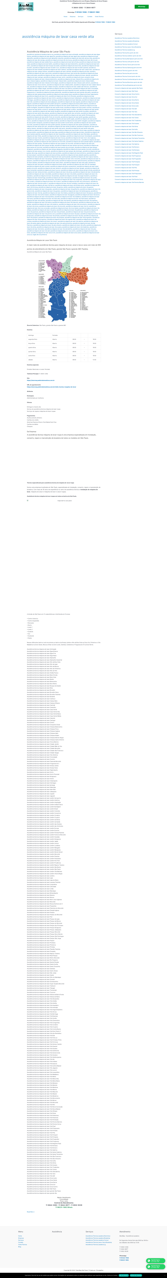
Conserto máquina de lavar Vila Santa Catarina (129, 141)
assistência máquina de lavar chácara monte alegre (42, 83)
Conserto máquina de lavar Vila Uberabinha (128, 114)
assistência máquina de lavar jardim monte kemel (58, 123)
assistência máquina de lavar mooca (54, 138)
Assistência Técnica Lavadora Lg (125, 50)
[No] (165, 1275)
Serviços (21, 1240)
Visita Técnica (22, 1244)
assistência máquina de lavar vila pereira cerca (41, 214)
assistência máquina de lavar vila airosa (60, 172)
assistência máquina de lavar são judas (76, 162)
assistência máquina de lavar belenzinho (65, 64)
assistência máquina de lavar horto (37, 96)
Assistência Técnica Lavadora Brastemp (127, 41)
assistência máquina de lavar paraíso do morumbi (58, 143)
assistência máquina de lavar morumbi (38, 140)
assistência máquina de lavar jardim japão (61, 119)
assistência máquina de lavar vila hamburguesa (75, 191)
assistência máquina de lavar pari (84, 143)
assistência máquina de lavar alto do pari (85, 60)
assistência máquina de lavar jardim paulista (46, 124)
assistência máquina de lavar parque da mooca (69, 145)
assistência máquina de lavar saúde (55, 164)
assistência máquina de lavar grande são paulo (76, 92)
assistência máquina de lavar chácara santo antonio (74, 83)
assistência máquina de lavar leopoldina (53, 134)
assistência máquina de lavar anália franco (40, 62)
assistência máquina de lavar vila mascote (65, 202)
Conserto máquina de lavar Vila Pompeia (127, 162)
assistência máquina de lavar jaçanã (69, 102)
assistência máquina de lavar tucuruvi (48, 170)
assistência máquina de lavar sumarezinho (63, 166)
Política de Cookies (136, 1275)
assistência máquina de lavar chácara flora (71, 79)
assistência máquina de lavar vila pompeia (51, 217)
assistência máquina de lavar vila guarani (80, 187)
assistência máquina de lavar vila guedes (39, 189)
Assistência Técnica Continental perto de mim (129, 79)
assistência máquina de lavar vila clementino (40, 179)
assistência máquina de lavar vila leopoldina (40, 196)
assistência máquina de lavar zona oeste (68, 233)
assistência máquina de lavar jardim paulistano (75, 124)
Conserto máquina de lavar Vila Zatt (126, 109)
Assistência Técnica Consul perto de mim (127, 76)
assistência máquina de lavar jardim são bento (51, 128)
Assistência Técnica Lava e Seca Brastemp (128, 47)
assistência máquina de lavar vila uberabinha (58, 229)
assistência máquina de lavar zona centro (63, 231)
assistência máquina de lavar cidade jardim (60, 85)
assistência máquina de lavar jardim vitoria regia (72, 130)
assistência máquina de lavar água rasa (68, 56)
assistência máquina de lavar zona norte (43, 233)
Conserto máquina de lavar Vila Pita (126, 167)
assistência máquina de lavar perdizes (49, 153)
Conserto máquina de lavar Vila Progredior (128, 159)
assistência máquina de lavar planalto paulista (75, 155)
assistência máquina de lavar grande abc (49, 92)
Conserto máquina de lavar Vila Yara (126, 112)
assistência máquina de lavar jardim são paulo (80, 128)
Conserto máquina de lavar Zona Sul (126, 97)
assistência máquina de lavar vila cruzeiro (48, 181)
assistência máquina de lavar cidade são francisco (74, 86)
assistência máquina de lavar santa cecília (46, 160)
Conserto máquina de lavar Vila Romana (127, 150)
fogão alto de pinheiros (40, 234)
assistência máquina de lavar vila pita (71, 216)
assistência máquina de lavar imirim (45, 98)
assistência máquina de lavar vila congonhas (68, 179)
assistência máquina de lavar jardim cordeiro (62, 109)
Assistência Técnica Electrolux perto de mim (128, 82)
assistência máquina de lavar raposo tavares (84, 157)
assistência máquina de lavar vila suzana (49, 227)
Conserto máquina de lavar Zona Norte (127, 100)
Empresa (21, 1238)
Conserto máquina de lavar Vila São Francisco (129, 135)
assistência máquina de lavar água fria (43, 56)
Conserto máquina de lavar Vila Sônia (126, 126)
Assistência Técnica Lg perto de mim (126, 70)
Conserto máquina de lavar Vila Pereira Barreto (129, 182)
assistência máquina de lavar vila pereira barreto (81, 212)
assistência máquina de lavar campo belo (79, 69)
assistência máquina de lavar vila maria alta (46, 198)
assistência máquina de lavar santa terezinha (73, 160)
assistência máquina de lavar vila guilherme (66, 189)
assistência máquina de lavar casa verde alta (66, 73)
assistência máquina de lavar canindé (59, 71)
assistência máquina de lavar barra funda (66, 62)
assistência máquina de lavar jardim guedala (74, 117)
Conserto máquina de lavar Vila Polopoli (127, 165)
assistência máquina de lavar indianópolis (69, 98)
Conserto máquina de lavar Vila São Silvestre (129, 132)
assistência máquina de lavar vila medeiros (45, 204)
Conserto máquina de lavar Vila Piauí (126, 176)
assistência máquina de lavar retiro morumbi (66, 159)
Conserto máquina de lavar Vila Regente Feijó (129, 153)
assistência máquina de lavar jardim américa (74, 104)
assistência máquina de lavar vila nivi (77, 206)
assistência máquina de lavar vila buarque (59, 178)
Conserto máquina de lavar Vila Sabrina (127, 144)
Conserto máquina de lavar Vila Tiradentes (128, 120)
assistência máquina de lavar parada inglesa (79, 141)
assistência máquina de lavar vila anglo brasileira (75, 176)
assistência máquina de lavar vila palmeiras (69, 210)
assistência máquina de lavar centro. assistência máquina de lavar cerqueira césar (69, 77)
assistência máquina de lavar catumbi (78, 75)
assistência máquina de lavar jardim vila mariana (41, 130)
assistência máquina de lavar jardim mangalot (73, 121)
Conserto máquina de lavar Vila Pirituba (127, 170)
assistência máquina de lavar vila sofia (74, 225)
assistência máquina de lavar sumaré (38, 166)
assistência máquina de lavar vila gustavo (47, 191)
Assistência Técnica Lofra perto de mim (127, 61)
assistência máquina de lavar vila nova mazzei (64, 208)
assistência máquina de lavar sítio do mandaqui (81, 164)
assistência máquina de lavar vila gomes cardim (53, 187)
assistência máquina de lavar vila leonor (87, 195)
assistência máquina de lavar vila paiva (44, 210)
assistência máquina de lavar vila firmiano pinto (69, 185)
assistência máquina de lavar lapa (47, 132)
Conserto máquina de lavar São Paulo (126, 91)
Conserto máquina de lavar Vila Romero (127, 147)
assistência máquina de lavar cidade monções (44, 86)
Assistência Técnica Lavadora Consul (126, 44)
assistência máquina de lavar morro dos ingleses (81, 138)
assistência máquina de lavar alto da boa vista (78, 58)
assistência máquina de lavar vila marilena (84, 200)
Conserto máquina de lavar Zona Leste (127, 106)
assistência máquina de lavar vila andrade (46, 176)
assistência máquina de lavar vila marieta (58, 200)
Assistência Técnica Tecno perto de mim (127, 64)
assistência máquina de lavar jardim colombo (78, 107)
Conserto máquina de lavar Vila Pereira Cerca (129, 179)
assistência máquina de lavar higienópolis (85, 94)
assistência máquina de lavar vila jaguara (62, 195)
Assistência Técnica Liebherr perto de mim (128, 56)
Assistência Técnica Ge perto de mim (126, 73)
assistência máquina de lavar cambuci (54, 69)
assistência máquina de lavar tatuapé (73, 168)
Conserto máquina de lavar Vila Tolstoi (127, 117)
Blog (19, 1247)
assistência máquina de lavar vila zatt (38, 231)
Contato (20, 1242)
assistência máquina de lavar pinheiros (74, 153)
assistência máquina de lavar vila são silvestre (47, 225)
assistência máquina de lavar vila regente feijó (61, 219)
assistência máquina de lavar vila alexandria (86, 172)
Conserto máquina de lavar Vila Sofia (126, 129)
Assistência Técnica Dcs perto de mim (126, 53)
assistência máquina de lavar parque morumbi (77, 149)
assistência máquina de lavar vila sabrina (70, 221)
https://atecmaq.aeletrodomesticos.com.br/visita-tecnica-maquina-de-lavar (51, 387)
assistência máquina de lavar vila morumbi (52, 206)
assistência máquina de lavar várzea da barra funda (76, 170)
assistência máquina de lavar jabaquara (45, 102)
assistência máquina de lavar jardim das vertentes (65, 113)
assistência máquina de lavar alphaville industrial (48, 58)
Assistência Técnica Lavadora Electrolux (127, 38)
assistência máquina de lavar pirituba (48, 155)
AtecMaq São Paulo (82, 1270)
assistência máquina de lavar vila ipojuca (80, 193)
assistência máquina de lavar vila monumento (73, 204)
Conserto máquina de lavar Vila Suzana (127, 123)
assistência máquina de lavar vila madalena (68, 196)
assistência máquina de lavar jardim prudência (62, 126)
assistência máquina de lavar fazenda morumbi (64, 90)
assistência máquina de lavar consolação (85, 88)
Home (20, 1236)
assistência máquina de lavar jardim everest (49, 115)
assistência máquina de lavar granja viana (59, 94)
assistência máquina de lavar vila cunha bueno (76, 181)
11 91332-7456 (81, 12)
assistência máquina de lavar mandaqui (54, 136)
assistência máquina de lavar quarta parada (57, 157)
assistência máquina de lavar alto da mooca (58, 60)
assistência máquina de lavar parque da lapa (40, 145)
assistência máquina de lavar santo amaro (50, 162)
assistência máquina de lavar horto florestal (62, 96)
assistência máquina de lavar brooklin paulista (74, 67)
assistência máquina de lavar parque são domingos (66, 151)
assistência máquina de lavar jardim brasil (50, 107)
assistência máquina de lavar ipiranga (45, 100)
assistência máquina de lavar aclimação (66, 54)
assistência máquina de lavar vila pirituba (47, 216)
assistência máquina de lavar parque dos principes (58, 147)
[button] (142, 7)
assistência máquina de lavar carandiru (83, 71)
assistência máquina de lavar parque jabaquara (48, 149)
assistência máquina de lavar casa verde (39, 73)
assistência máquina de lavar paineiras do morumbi (49, 141)
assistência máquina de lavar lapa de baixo (71, 132)
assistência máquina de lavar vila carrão (84, 178)
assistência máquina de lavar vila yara (84, 229)
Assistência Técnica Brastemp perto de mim (128, 85)
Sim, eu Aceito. (124, 1275)
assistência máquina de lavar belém (41, 64)
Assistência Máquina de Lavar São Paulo (48, 51)
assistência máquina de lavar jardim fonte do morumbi (43, 117)
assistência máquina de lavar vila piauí (68, 214)
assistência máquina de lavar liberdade (78, 134)
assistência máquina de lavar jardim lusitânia (45, 121)
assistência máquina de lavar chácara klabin (80, 81)
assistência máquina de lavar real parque (39, 159)
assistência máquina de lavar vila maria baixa (74, 198)
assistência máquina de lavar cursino (38, 90)
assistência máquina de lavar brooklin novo (46, 67)
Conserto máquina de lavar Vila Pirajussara (128, 173)
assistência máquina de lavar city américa (59, 88)
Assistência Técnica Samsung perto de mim (128, 67)
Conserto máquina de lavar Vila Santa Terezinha (129, 138)
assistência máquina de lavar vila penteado (52, 212)
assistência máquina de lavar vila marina (39, 202)
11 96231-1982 (94, 12)
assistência (30, 54)
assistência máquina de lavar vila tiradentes (75, 227)
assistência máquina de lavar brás (70, 66)
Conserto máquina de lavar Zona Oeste (127, 103)
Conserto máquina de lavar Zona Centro (127, 94)
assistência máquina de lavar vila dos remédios (63, 183)
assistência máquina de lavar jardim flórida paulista (79, 115)
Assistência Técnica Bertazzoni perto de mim (129, 59)
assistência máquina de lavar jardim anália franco (64, 105)
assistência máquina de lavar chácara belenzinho (42, 79)
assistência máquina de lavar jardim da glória (46, 111)
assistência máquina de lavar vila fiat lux (42, 185)
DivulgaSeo (99, 1270)
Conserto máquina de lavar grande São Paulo (129, 88)
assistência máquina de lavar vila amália (39, 174)
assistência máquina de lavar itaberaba (69, 100)
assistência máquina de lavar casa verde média (52, 75)
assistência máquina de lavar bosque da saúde (45, 66)
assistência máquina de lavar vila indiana (55, 193)
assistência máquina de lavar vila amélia (64, 174)
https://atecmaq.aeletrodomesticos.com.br (41, 380)
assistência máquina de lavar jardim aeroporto (46, 104)
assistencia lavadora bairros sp (44, 54)
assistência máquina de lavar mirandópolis (79, 136)
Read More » (31, 1212)
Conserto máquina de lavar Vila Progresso (128, 156)
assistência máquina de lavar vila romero (44, 221)
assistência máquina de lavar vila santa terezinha (57, 223)
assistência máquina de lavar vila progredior (78, 217)
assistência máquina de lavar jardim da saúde (75, 111)
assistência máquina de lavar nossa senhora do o (66, 140)
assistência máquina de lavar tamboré (49, 168)
